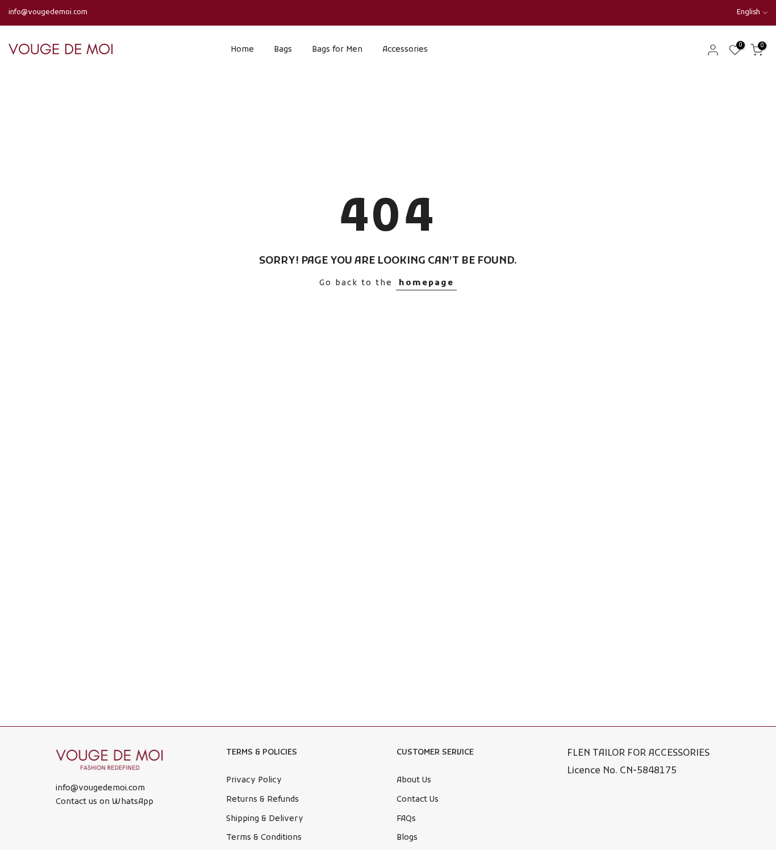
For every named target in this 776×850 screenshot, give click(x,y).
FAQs (406, 819)
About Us (414, 780)
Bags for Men (337, 49)
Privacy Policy (254, 780)
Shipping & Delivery (264, 819)
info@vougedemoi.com (48, 12)
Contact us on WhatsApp (104, 802)
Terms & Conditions (264, 837)
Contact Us (418, 799)
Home (242, 49)
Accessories (405, 49)
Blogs (407, 837)
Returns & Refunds (262, 799)
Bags (283, 49)
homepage (426, 283)
